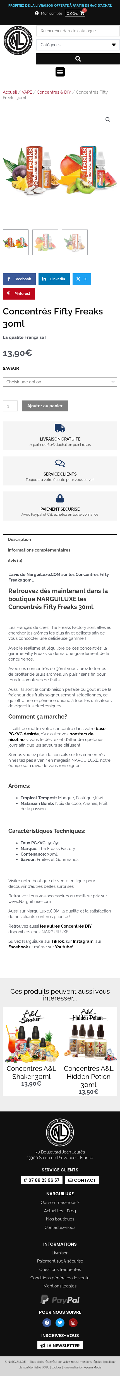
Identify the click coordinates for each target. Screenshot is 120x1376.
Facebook (18, 946)
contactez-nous (67, 1361)
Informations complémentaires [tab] (39, 550)
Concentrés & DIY (54, 92)
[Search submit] (78, 58)
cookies (56, 1367)
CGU (46, 1367)
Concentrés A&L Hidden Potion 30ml (89, 1076)
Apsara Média (92, 1367)
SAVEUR (11, 368)
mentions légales (91, 1361)
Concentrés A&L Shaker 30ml (31, 1072)
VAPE (27, 92)
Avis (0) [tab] (15, 560)
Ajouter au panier (45, 405)
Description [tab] (19, 539)
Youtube (63, 946)
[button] (60, 72)
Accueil (10, 92)
